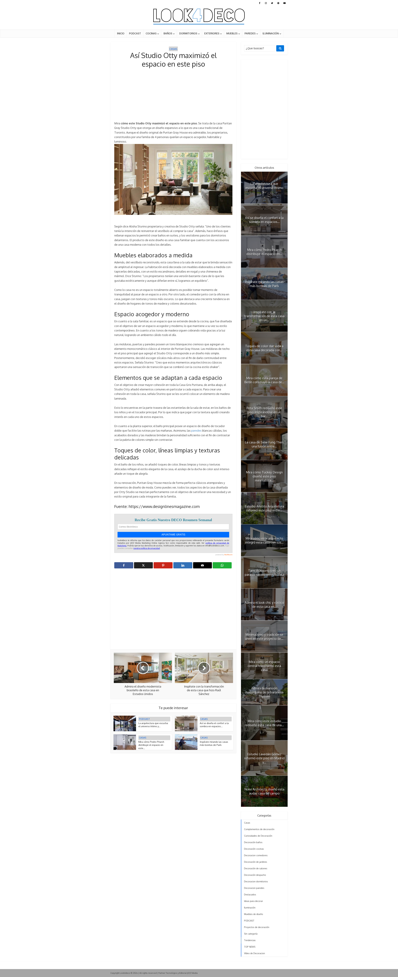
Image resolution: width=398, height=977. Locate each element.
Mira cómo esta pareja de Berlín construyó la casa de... (264, 380)
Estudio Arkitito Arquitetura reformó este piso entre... (264, 508)
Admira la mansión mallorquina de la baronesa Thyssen (264, 692)
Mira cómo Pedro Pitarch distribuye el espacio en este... (151, 745)
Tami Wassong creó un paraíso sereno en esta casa (264, 572)
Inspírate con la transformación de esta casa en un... (264, 316)
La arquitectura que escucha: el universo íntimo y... (153, 725)
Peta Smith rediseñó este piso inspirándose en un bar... (264, 412)
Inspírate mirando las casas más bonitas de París (214, 743)
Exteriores (211, 33)
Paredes (250, 33)
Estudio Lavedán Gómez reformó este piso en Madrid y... (264, 758)
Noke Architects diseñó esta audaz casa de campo (264, 791)
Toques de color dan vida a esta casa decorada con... (264, 348)
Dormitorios (188, 33)
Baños (168, 33)
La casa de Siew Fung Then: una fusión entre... (264, 444)
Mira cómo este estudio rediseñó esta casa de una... (264, 723)
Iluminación (271, 33)
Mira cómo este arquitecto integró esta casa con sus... (264, 540)
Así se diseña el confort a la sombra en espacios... (214, 725)
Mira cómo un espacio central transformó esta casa (264, 666)
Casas (173, 49)
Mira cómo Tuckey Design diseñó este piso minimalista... (264, 476)
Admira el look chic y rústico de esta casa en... (264, 604)
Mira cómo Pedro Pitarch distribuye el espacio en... (264, 252)
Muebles (232, 33)
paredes (196, 430)
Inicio (120, 33)
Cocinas (151, 33)
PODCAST (135, 33)
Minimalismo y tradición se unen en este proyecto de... (264, 636)
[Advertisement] (173, 94)
